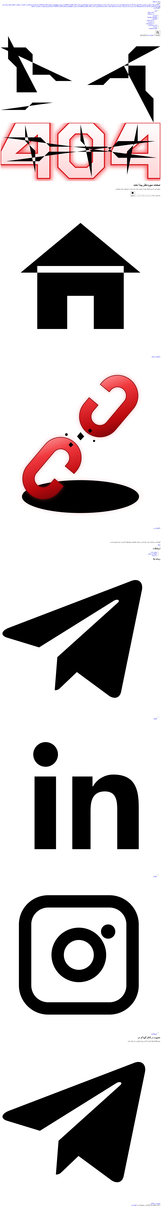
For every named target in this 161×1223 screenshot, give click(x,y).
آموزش (155, 15)
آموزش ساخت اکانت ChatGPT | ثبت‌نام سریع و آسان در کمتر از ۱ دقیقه (36, 4)
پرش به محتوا (156, 1)
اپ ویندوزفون (150, 23)
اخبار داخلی (150, 12)
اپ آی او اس (150, 20)
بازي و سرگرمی (152, 25)
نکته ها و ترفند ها (152, 17)
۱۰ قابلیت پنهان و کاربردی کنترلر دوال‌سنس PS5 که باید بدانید (143, 4)
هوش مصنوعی (153, 28)
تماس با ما (150, 35)
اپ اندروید (151, 22)
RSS (159, 545)
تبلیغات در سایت (152, 553)
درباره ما (154, 555)
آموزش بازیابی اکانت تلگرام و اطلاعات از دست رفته (70, 4)
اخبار (155, 10)
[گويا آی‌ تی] (156, 8)
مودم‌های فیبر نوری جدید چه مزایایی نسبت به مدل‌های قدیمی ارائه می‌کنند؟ (106, 4)
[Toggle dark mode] (154, 35)
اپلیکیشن (154, 18)
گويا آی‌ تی (134, 1205)
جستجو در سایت (155, 195)
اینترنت (155, 26)
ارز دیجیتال (151, 14)
